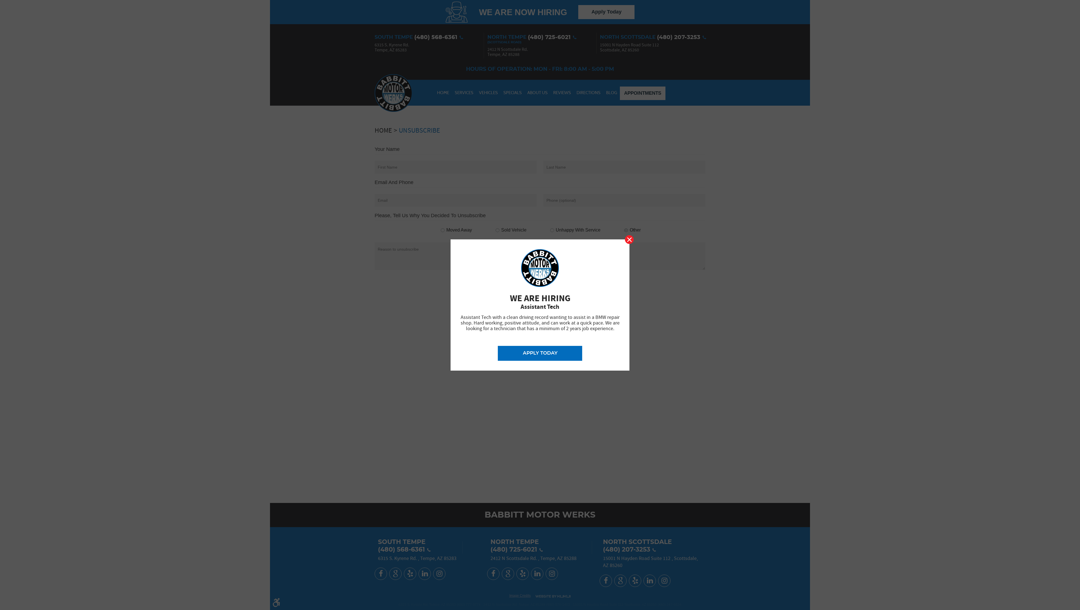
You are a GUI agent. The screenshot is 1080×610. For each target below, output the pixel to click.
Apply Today (540, 353)
